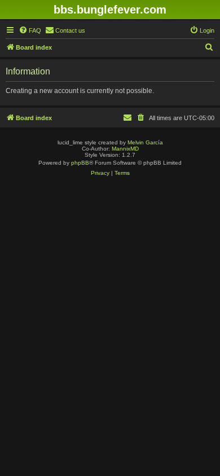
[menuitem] (30, 30)
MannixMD (125, 149)
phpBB (80, 163)
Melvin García (145, 142)
